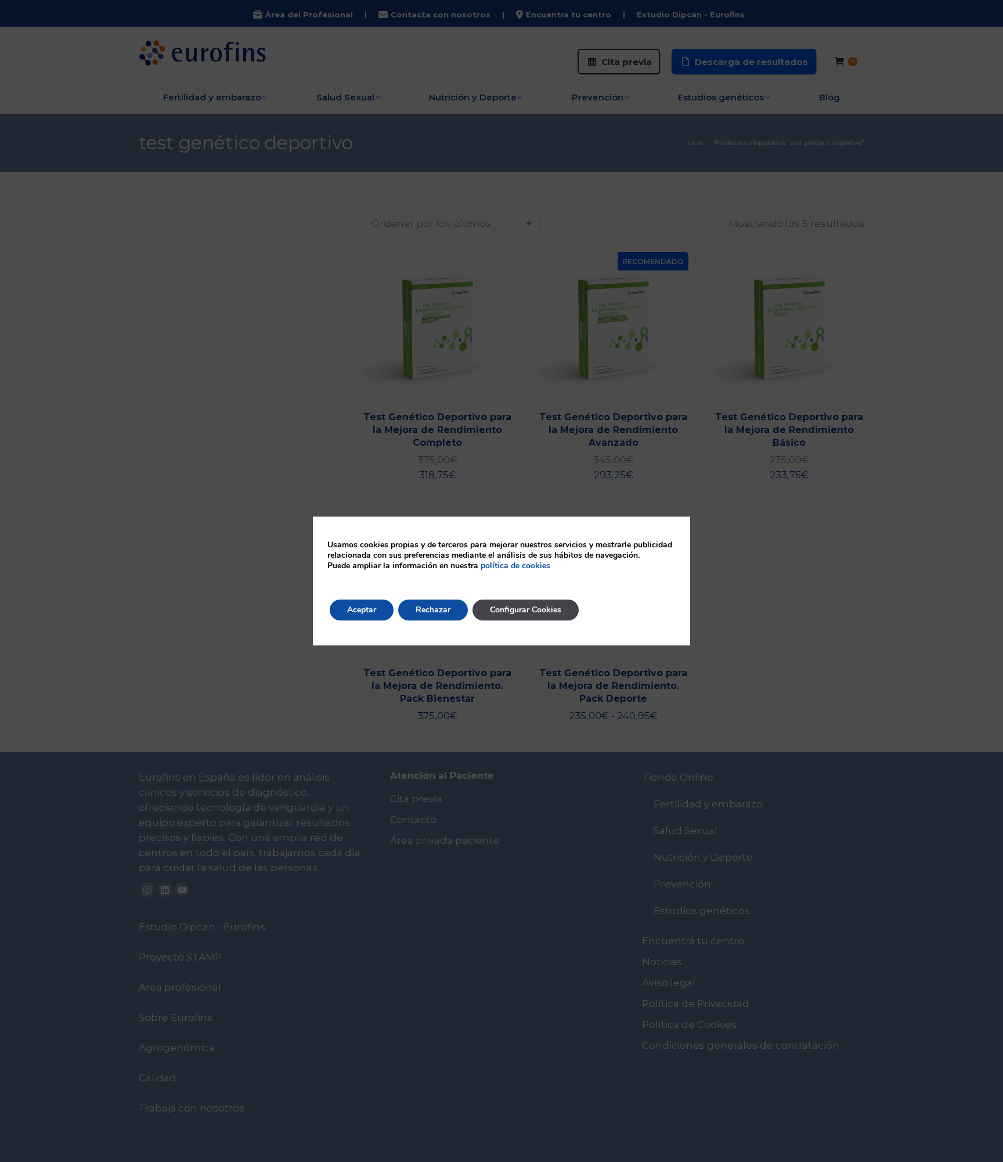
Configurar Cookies (525, 609)
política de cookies (515, 565)
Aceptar (361, 609)
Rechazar (433, 609)
